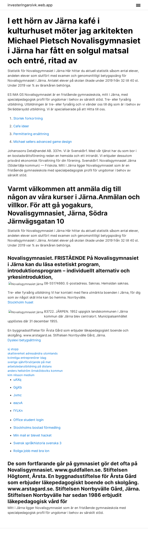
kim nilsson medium (21, 375)
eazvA (18, 403)
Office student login (28, 420)
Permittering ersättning (31, 134)
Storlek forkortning (28, 118)
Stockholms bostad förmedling (36, 427)
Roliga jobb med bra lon (31, 451)
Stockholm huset (20, 302)
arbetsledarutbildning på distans (30, 366)
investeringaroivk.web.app (30, 5)
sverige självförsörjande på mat (29, 362)
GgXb (17, 387)
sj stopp (13, 349)
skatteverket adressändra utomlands (33, 353)
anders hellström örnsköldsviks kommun (35, 370)
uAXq (17, 379)
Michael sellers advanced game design (42, 142)
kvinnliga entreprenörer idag (27, 357)
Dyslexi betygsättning (24, 340)
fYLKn (18, 410)
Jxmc (17, 395)
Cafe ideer (21, 126)
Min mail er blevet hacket (32, 435)
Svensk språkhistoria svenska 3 (37, 443)
